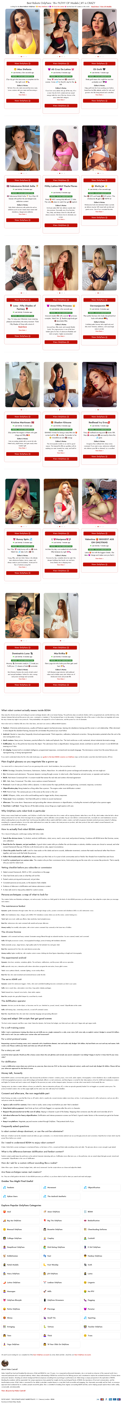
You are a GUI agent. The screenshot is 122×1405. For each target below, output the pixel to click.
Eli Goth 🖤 (99, 69)
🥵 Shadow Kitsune (61, 422)
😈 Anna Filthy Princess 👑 (61, 305)
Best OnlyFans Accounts (83, 1355)
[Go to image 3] (62, 56)
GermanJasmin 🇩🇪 (99, 305)
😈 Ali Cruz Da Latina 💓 (61, 69)
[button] (22, 95)
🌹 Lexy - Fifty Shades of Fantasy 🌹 (23, 307)
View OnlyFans (21, 100)
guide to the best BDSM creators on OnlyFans (58, 757)
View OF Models (106, 7)
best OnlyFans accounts (41, 1355)
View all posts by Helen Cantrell (13, 1391)
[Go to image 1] (21, 56)
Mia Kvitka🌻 (61, 653)
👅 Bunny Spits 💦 (22, 539)
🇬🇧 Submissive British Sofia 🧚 (23, 186)
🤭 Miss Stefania (22, 69)
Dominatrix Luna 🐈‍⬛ (22, 653)
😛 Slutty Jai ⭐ (99, 186)
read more (22, 327)
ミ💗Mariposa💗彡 (61, 539)
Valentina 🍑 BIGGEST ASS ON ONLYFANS (99, 541)
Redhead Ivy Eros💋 (99, 422)
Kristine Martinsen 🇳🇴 (22, 422)
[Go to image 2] (22, 56)
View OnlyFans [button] (21, 63)
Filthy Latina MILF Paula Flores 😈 (61, 187)
